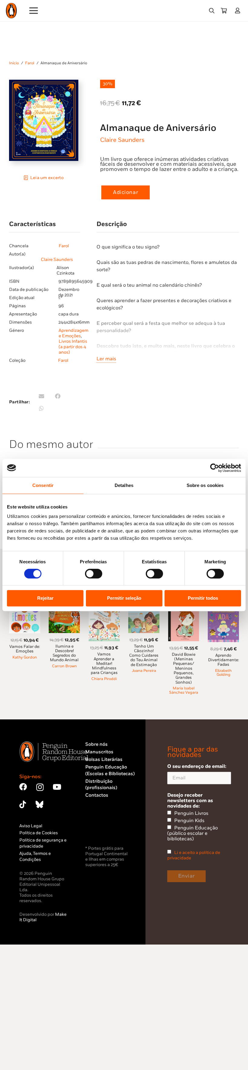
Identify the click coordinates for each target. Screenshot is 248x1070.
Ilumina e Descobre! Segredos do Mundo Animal (64, 653)
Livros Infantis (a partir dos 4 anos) (73, 347)
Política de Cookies (38, 832)
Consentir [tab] (43, 485)
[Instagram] (40, 787)
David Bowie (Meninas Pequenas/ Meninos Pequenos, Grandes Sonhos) (183, 668)
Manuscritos (99, 752)
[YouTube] (57, 787)
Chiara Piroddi (104, 679)
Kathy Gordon (24, 657)
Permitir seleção (124, 598)
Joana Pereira (144, 670)
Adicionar (125, 192)
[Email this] (41, 396)
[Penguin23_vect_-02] (103, 828)
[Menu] (33, 10)
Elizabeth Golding (223, 672)
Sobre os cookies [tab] (205, 485)
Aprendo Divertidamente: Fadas (223, 660)
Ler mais (106, 359)
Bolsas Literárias (103, 759)
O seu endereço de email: (196, 766)
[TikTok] (22, 804)
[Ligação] (239, 10)
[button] (212, 10)
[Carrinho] (224, 10)
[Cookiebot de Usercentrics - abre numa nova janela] (214, 467)
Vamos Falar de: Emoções (24, 649)
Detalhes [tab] (124, 485)
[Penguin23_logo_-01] (11, 10)
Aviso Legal (30, 825)
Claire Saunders (122, 140)
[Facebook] (23, 787)
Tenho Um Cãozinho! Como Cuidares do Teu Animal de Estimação (143, 655)
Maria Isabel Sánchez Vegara (183, 690)
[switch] (93, 573)
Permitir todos (203, 598)
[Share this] (58, 396)
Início (14, 63)
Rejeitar (45, 598)
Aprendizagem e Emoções (73, 333)
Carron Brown (64, 666)
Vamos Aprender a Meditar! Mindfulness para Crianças (104, 663)
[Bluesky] (39, 804)
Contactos (96, 795)
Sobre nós (96, 744)
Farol (29, 63)
